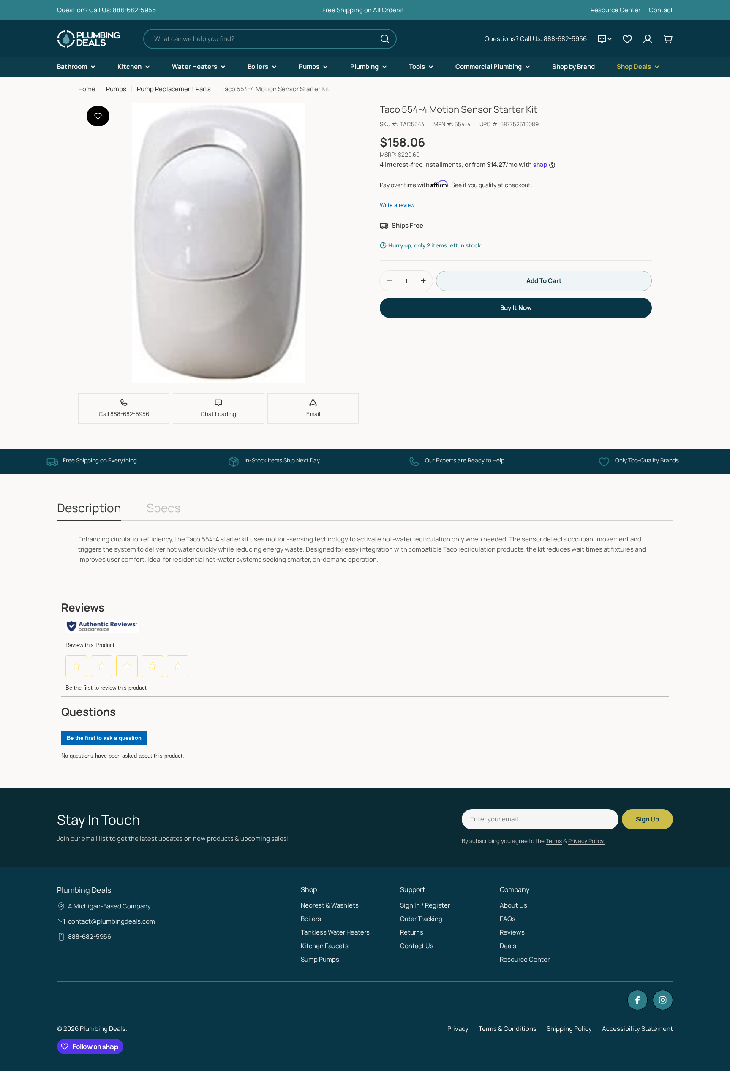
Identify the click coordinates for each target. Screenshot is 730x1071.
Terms (554, 841)
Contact (661, 9)
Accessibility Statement (637, 1028)
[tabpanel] (365, 549)
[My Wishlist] (627, 39)
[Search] (385, 39)
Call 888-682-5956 (124, 414)
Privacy (458, 1028)
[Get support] (604, 39)
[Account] (648, 39)
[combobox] (270, 39)
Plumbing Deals (102, 1028)
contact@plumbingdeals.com (111, 921)
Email (313, 414)
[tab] (89, 510)
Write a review (397, 205)
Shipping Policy (569, 1028)
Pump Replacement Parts (174, 88)
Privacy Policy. (586, 841)
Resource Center (615, 9)
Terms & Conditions (508, 1028)
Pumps (116, 88)
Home (86, 88)
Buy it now (516, 307)
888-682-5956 (134, 9)
